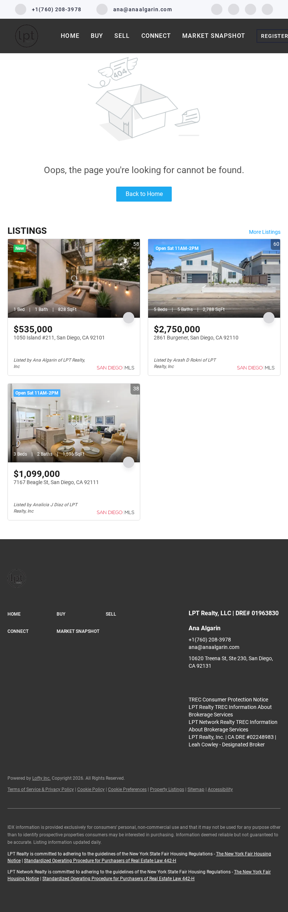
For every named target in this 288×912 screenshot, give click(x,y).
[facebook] (216, 8)
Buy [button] (97, 35)
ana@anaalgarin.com (214, 647)
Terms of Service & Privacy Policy (41, 789)
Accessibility (220, 789)
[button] (32, 614)
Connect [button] (156, 35)
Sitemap (196, 789)
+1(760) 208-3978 (210, 640)
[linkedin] (233, 8)
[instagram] (250, 8)
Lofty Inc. (41, 778)
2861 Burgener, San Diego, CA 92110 (196, 338)
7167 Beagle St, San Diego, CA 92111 (56, 482)
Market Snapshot (213, 35)
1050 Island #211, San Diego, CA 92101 (59, 338)
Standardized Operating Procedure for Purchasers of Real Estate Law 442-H (100, 860)
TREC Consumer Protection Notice (228, 700)
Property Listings (167, 789)
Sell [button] (122, 35)
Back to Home (144, 193)
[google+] (267, 8)
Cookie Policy (91, 789)
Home (70, 35)
